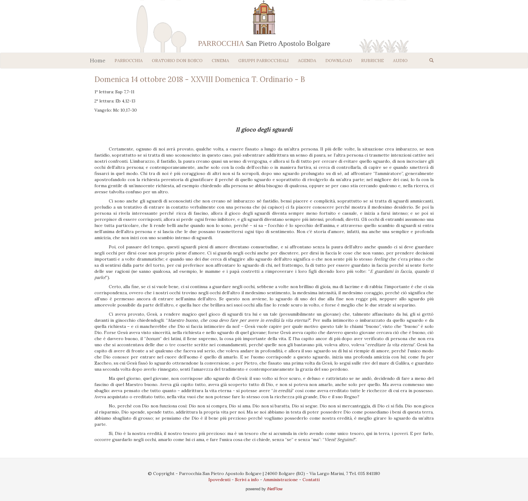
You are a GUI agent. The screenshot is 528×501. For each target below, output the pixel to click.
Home (97, 60)
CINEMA (220, 60)
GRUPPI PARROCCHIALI (263, 60)
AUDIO (400, 60)
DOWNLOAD (338, 60)
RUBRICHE (372, 60)
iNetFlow (274, 489)
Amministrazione (280, 479)
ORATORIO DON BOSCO (177, 60)
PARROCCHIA (129, 60)
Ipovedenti (219, 479)
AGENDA (307, 60)
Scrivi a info (247, 479)
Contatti (311, 479)
